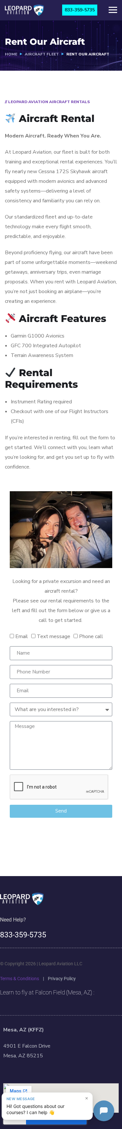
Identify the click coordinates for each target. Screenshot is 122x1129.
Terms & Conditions (19, 978)
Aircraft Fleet (42, 54)
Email (21, 636)
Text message (53, 636)
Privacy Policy (62, 978)
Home (11, 54)
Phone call (91, 636)
